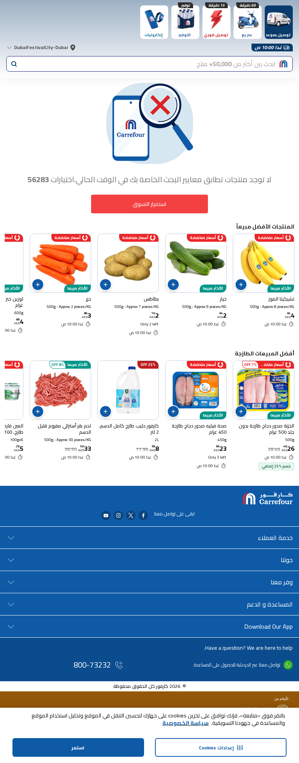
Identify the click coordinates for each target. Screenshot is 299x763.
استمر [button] (78, 747)
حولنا (287, 560)
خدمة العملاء (275, 537)
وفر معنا (282, 582)
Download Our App (268, 626)
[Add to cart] (241, 284)
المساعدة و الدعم (270, 604)
